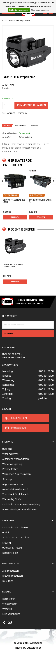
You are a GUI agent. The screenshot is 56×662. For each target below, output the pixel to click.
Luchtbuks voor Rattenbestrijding (21, 504)
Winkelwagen (9, 604)
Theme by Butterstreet (28, 648)
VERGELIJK (22, 113)
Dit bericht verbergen (18, 10)
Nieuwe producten (12, 576)
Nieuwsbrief (9, 316)
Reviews (34, 125)
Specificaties (20, 125)
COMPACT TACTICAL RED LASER (14, 201)
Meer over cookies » (40, 10)
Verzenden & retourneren (16, 474)
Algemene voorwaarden (15, 459)
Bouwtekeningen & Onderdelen (19, 509)
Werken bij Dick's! (12, 499)
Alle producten (10, 571)
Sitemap (7, 479)
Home (4, 20)
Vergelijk (7, 609)
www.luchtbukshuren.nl (15, 489)
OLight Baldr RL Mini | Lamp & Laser (13, 265)
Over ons (7, 449)
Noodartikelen (10, 553)
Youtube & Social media (15, 494)
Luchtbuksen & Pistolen (15, 527)
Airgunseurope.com (12, 484)
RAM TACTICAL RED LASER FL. (40, 201)
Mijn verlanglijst (11, 614)
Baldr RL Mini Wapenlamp (19, 20)
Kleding (6, 542)
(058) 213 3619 (19, 418)
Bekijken (15, 217)
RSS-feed (7, 581)
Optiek (5, 532)
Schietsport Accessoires (15, 537)
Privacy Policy (10, 469)
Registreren (8, 599)
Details (7, 125)
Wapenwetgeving (12, 464)
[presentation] (2, 181)
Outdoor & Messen (12, 547)
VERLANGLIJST (8, 113)
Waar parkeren (10, 454)
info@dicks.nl (18, 428)
